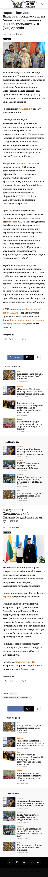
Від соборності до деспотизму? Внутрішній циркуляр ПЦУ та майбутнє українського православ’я (30, 408)
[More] (38, 357)
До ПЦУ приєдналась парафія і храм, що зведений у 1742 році (28, 465)
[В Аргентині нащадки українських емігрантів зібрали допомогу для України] (9, 423)
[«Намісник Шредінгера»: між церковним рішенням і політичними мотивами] (9, 390)
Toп (18, 371)
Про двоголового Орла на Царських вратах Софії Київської (30, 376)
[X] (31, 862)
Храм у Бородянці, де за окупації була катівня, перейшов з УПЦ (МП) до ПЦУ (29, 480)
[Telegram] (24, 862)
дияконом (11, 221)
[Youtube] (38, 862)
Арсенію (22, 163)
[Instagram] (17, 862)
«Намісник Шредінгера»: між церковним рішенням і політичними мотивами (30, 391)
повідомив (25, 108)
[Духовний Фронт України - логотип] (24, 4)
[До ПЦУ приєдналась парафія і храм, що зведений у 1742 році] (9, 464)
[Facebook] (10, 862)
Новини (6, 39)
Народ (19, 419)
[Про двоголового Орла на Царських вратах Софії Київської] (9, 375)
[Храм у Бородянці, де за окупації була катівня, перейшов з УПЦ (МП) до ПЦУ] (9, 478)
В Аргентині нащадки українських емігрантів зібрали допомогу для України (29, 425)
